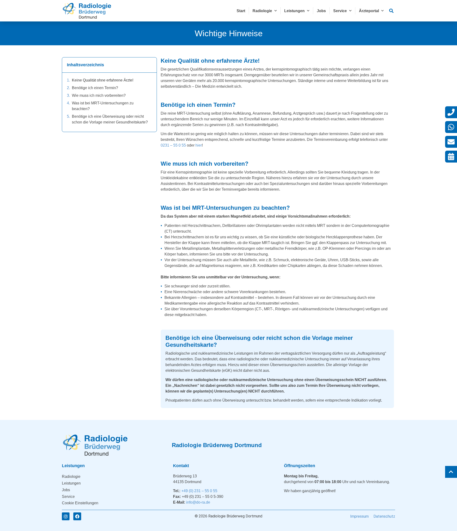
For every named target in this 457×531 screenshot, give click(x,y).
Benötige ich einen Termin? (95, 88)
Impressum (359, 516)
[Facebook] (77, 516)
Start (241, 11)
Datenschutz (384, 516)
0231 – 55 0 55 (173, 145)
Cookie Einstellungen (80, 503)
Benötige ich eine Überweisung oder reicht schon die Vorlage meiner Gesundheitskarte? (110, 119)
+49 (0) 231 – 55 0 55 (199, 491)
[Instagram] (66, 516)
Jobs (321, 11)
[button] (391, 11)
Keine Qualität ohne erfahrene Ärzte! (102, 80)
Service (340, 11)
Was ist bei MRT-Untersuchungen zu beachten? (103, 106)
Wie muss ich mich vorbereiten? (99, 95)
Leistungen (294, 11)
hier (198, 145)
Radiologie (262, 11)
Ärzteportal (369, 11)
